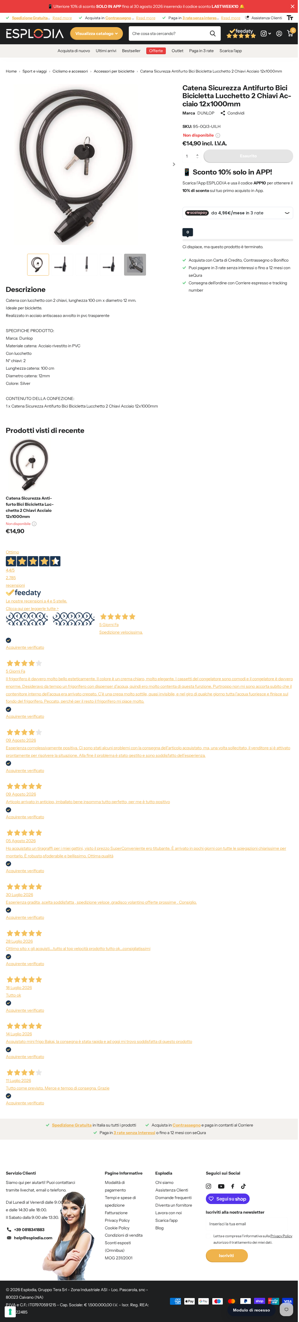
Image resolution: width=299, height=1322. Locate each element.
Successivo (73, 618)
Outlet (177, 50)
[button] (199, 151)
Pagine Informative (123, 1173)
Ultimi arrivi (106, 50)
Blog (159, 1228)
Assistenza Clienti (171, 1190)
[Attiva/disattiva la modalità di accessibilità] (290, 18)
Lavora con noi (168, 1212)
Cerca (213, 33)
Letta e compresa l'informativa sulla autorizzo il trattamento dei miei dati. (252, 1239)
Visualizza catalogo (94, 33)
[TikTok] (243, 1186)
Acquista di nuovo (74, 50)
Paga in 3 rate (201, 50)
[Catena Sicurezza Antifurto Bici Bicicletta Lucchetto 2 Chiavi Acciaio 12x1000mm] (33, 464)
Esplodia (163, 1173)
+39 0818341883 (29, 1229)
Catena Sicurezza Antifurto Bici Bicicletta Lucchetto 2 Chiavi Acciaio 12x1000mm (30, 507)
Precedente (27, 618)
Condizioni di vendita (123, 1235)
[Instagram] (208, 1186)
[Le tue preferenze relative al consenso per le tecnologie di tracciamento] (10, 1311)
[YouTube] (221, 1186)
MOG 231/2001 (118, 1258)
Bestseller (131, 50)
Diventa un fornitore (173, 1205)
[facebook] (232, 1186)
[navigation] (38, 265)
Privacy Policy (117, 1220)
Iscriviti (227, 1255)
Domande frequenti (173, 1197)
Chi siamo (164, 1182)
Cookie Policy (117, 1228)
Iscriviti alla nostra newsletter (235, 1212)
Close (292, 6)
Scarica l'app (231, 50)
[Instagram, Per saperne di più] (265, 33)
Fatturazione (116, 1212)
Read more (62, 17)
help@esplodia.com (33, 1237)
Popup (217, 135)
